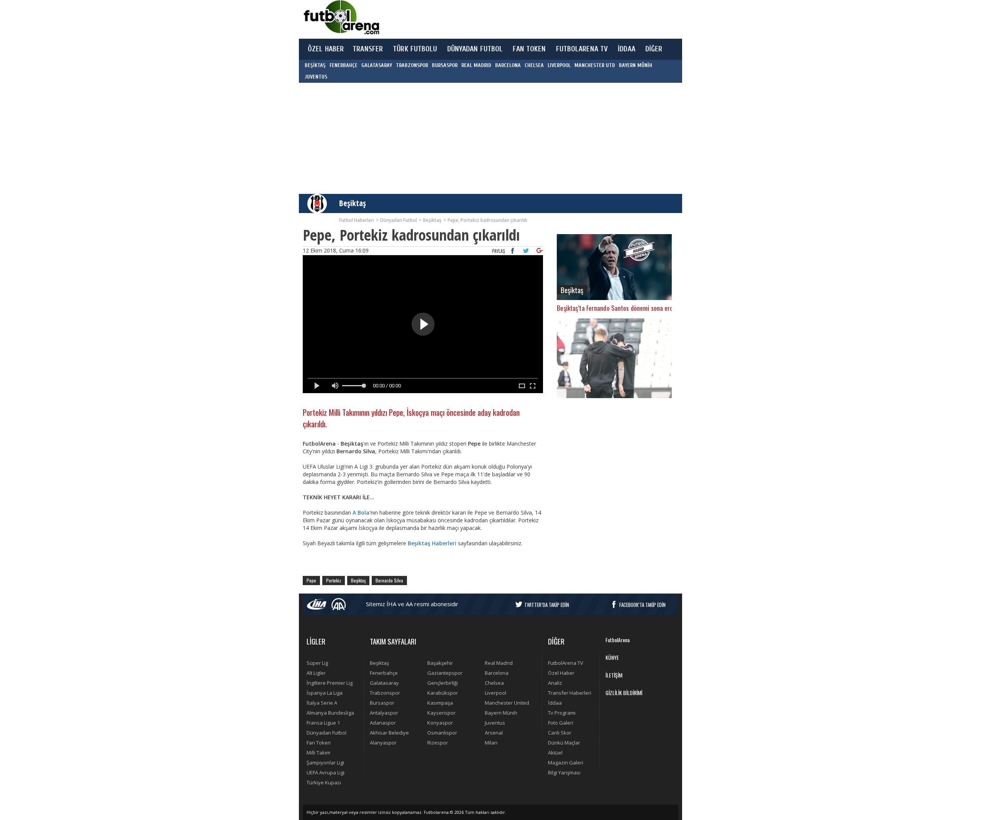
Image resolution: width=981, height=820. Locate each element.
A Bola (361, 512)
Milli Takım (318, 752)
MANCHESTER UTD (594, 65)
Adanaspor (383, 722)
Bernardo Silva (389, 580)
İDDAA (626, 49)
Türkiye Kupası (324, 782)
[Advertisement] (526, 19)
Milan (491, 742)
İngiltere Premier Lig (330, 682)
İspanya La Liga (325, 692)
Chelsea (494, 682)
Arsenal (494, 732)
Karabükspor (442, 692)
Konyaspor (440, 722)
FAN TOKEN (529, 49)
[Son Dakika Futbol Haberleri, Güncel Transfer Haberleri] (341, 17)
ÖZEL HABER (326, 49)
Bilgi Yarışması (564, 772)
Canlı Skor (559, 732)
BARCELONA (508, 65)
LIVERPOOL (559, 65)
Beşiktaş (352, 203)
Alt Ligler (316, 672)
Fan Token (319, 742)
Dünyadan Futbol (326, 732)
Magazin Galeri (565, 762)
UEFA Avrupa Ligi (325, 772)
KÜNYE (612, 657)
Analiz (555, 682)
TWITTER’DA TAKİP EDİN (546, 604)
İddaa (555, 702)
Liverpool (495, 692)
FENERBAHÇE (344, 65)
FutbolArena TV (565, 662)
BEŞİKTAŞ (315, 65)
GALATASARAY (376, 65)
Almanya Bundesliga (330, 712)
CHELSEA (534, 65)
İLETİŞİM (613, 675)
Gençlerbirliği (442, 682)
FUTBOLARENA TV (582, 49)
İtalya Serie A (322, 702)
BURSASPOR (445, 65)
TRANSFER (368, 49)
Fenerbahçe (384, 672)
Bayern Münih (501, 712)
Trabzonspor (385, 692)
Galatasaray (384, 682)
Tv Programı (562, 712)
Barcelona (497, 672)
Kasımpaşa (440, 702)
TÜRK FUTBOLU (415, 49)
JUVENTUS (316, 77)
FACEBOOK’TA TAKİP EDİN (642, 604)
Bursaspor (382, 702)
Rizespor (437, 742)
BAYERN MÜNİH (635, 65)
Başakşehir (440, 662)
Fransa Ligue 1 (323, 722)
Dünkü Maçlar (564, 742)
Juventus (495, 722)
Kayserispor (441, 712)
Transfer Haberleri (569, 692)
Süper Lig (317, 662)
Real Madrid (499, 662)
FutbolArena (617, 640)
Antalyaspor (384, 712)
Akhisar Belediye (389, 732)
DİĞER (654, 49)
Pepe (311, 580)
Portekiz (333, 580)
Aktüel (555, 752)
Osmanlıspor (442, 732)
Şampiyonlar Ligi (325, 762)
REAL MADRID (476, 65)
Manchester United (507, 702)
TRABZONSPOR (412, 65)
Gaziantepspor (445, 672)
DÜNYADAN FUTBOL (475, 49)
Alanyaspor (383, 742)
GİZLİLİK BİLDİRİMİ (623, 693)
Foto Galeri (560, 722)
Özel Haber (561, 672)
